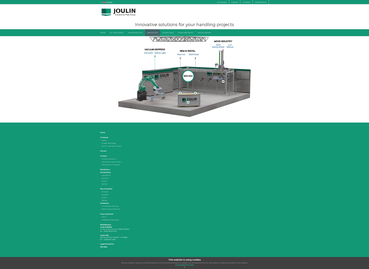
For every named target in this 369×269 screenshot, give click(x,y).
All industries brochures (110, 206)
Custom (104, 181)
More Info (188, 265)
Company (222, 2)
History (104, 140)
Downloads (168, 33)
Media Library (204, 33)
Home (103, 33)
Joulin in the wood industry (112, 146)
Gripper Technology (109, 143)
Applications (106, 175)
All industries (117, 33)
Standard (105, 178)
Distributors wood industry (111, 162)
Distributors (261, 2)
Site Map (103, 247)
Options (104, 184)
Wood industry (135, 33)
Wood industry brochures (111, 209)
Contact (246, 2)
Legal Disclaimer (107, 244)
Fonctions (105, 192)
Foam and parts (185, 33)
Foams (104, 217)
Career (234, 2)
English (109, 2)
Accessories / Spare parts (110, 220)
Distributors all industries (111, 165)
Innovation (152, 33)
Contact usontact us (109, 159)
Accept (179, 265)
